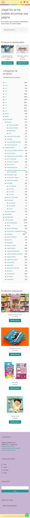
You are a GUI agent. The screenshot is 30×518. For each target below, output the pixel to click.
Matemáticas (12, 130)
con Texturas (12, 206)
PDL (10, 133)
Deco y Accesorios (12, 237)
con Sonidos (12, 203)
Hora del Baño (10, 164)
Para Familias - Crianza (13, 177)
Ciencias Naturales (13, 125)
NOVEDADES (8, 214)
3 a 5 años (11, 191)
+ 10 (6, 85)
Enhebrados (10, 242)
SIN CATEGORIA (9, 217)
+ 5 (6, 102)
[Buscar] (21, 2)
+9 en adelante (12, 186)
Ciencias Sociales (13, 128)
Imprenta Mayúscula (12, 167)
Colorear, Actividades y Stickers (15, 150)
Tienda (5, 467)
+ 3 (6, 96)
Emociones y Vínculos (12, 162)
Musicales (9, 271)
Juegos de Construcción (13, 251)
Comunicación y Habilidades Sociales (16, 231)
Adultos (7, 113)
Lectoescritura (10, 262)
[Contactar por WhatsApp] (27, 515)
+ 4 (6, 99)
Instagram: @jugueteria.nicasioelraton (10, 448)
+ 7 (6, 108)
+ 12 (6, 88)
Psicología (9, 139)
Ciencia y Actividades (12, 228)
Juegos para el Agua (12, 259)
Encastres (9, 240)
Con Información (11, 153)
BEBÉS (6, 116)
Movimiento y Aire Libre (13, 268)
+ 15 (6, 91)
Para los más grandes (12, 180)
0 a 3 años (11, 189)
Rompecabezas (11, 273)
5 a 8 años (11, 194)
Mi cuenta (5, 470)
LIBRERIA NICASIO (10, 147)
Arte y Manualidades (12, 223)
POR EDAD (9, 183)
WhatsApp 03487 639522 (7, 446)
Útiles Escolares (11, 211)
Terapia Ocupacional (12, 145)
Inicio (4, 464)
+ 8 (6, 111)
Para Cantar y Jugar (12, 174)
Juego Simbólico (11, 248)
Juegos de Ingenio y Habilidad (14, 254)
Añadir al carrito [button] (7, 63)
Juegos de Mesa (11, 257)
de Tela (10, 208)
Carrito (5, 473)
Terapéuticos (10, 279)
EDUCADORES (8, 119)
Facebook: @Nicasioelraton (8, 450)
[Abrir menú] (27, 2)
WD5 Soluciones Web (22, 516)
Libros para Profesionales (13, 136)
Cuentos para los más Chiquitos (15, 156)
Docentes (9, 122)
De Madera (9, 234)
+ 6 (6, 105)
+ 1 (6, 82)
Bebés (8, 225)
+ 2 (6, 94)
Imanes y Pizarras (11, 245)
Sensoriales (10, 200)
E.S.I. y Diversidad (11, 159)
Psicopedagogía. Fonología (14, 142)
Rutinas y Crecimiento (12, 197)
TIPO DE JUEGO (9, 220)
